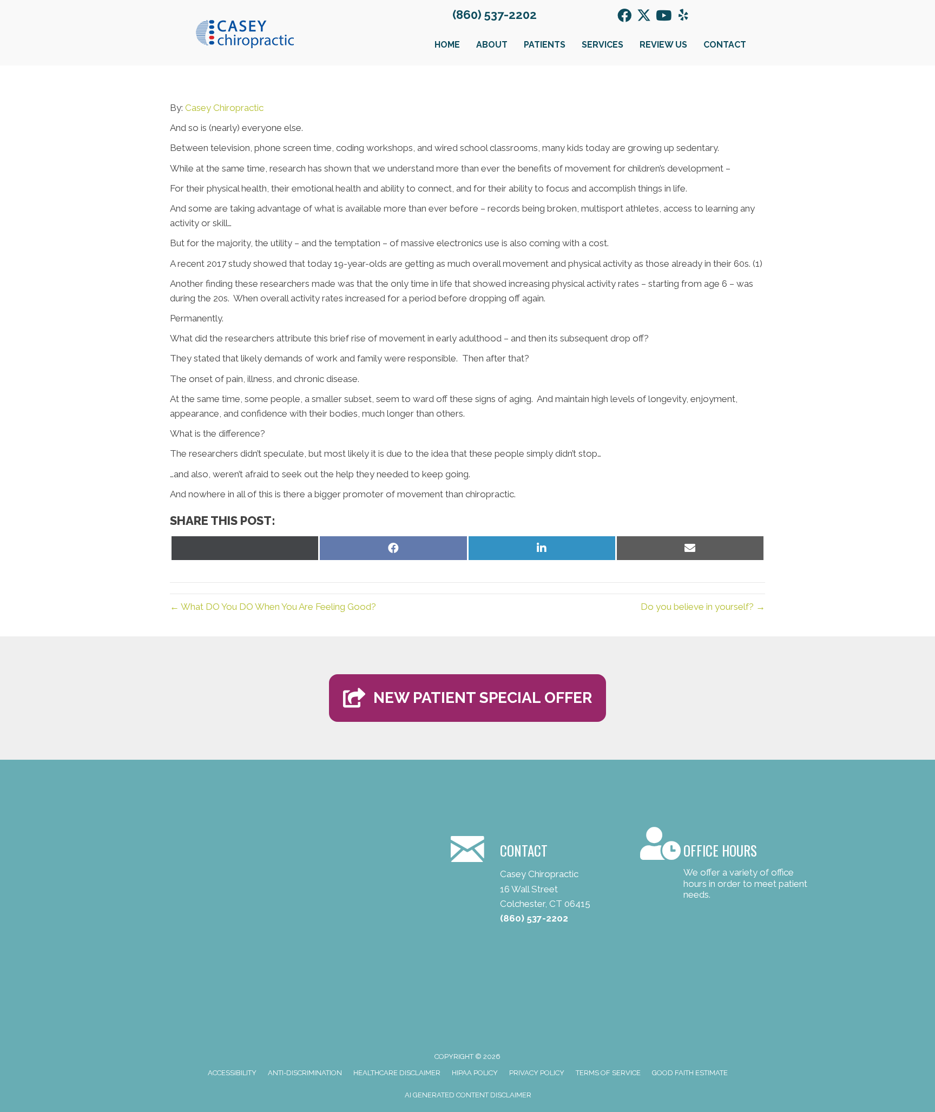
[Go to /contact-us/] (724, 865)
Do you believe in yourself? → (703, 606)
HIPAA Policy (475, 1073)
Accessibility (232, 1073)
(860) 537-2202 (494, 15)
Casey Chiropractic (224, 107)
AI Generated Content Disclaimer (468, 1095)
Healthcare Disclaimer (396, 1073)
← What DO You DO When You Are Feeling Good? (273, 606)
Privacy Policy (536, 1073)
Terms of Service (608, 1073)
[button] (624, 15)
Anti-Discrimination (305, 1073)
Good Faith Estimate (690, 1073)
